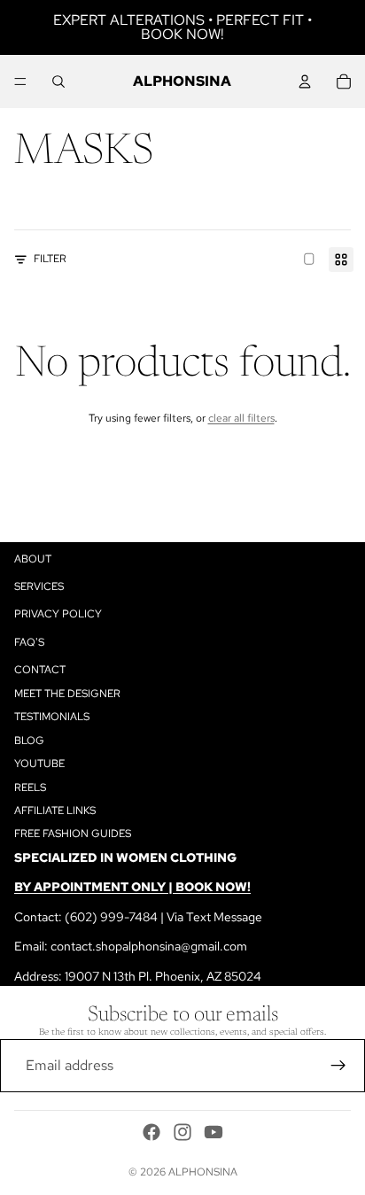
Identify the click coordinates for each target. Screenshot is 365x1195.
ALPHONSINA (202, 1172)
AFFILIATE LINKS (55, 810)
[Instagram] (182, 1132)
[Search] (58, 81)
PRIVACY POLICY (58, 614)
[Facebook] (151, 1132)
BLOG (29, 740)
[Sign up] (338, 1065)
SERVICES (39, 586)
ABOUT (32, 559)
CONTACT (40, 670)
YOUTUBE (39, 764)
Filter (50, 259)
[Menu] (20, 81)
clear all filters (241, 418)
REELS (30, 787)
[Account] (304, 81)
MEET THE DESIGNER (67, 694)
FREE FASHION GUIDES (72, 833)
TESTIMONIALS (51, 717)
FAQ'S (29, 642)
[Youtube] (213, 1132)
